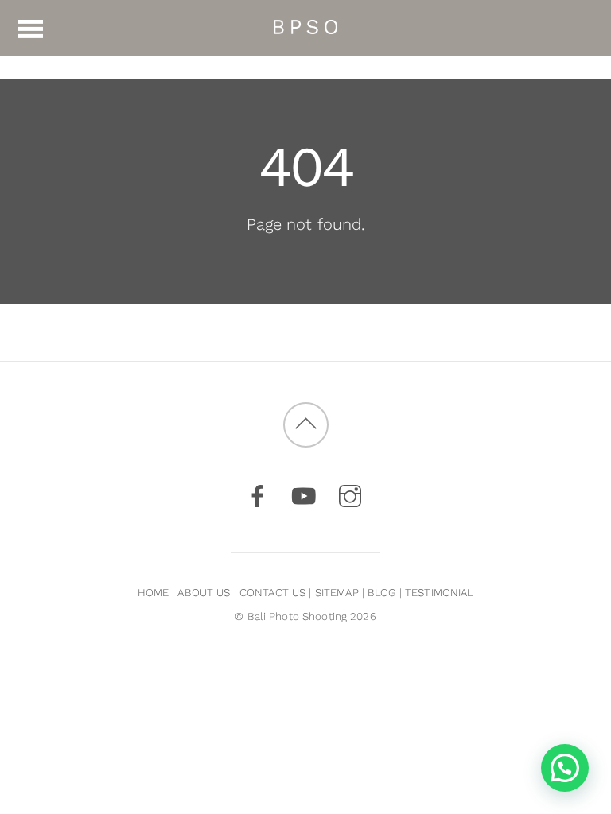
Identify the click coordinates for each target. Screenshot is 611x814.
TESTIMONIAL (439, 593)
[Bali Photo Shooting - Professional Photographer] (305, 26)
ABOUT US (203, 593)
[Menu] (30, 28)
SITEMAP (337, 593)
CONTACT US (272, 593)
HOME (153, 593)
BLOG (382, 593)
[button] (565, 768)
